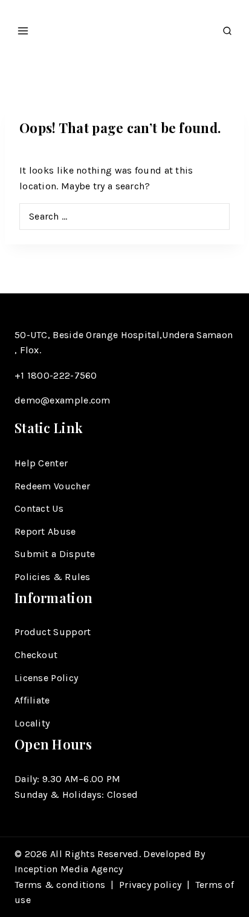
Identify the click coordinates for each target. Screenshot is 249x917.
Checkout (36, 655)
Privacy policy (150, 884)
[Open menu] (23, 27)
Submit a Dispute (55, 554)
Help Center (41, 463)
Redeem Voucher (52, 486)
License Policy (46, 678)
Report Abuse (45, 531)
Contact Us (39, 508)
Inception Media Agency (70, 869)
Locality (32, 723)
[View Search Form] (227, 27)
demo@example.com (63, 400)
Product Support (53, 632)
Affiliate (32, 700)
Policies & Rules (53, 577)
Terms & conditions (60, 884)
